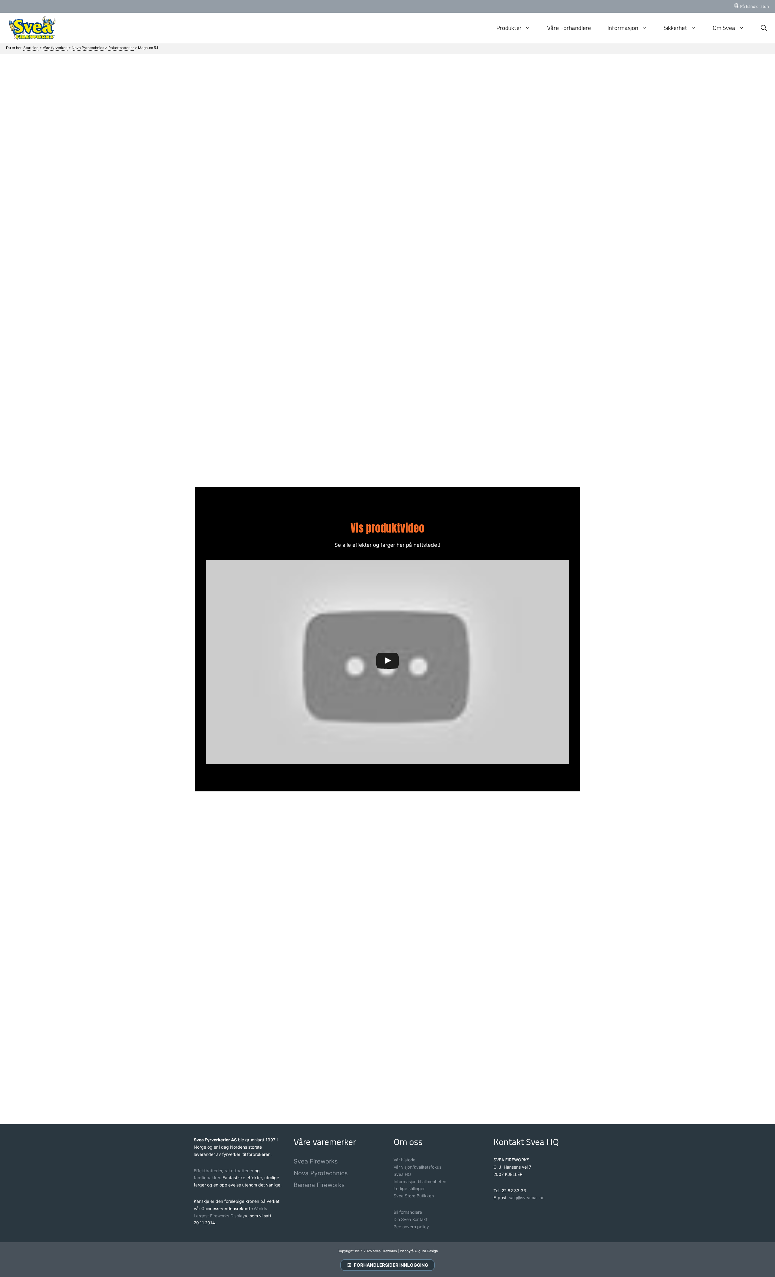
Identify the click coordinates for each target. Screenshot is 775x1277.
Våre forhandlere (569, 27)
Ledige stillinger (409, 1188)
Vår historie (404, 1159)
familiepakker (207, 1177)
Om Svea (724, 27)
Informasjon (622, 27)
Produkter (509, 27)
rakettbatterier (240, 1170)
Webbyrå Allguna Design (419, 1251)
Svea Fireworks (316, 1161)
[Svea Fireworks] (30, 28)
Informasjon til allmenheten (420, 1181)
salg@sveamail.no (526, 1197)
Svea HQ (402, 1174)
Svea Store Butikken (414, 1195)
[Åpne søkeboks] (764, 28)
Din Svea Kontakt (410, 1219)
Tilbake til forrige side (387, 1081)
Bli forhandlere (408, 1212)
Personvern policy (411, 1226)
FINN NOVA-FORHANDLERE (516, 243)
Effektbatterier (208, 1170)
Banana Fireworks (319, 1185)
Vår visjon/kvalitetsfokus (417, 1167)
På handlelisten (754, 6)
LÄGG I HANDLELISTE (514, 219)
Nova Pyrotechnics (321, 1173)
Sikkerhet (675, 27)
